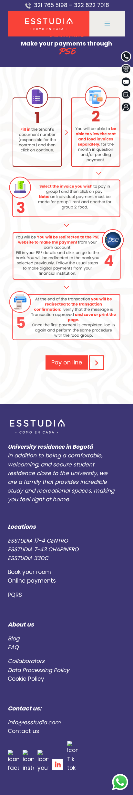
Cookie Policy (26, 679)
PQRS (15, 595)
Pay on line (66, 362)
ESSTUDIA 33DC (28, 558)
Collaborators (26, 661)
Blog (13, 638)
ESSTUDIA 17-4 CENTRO (38, 541)
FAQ (13, 647)
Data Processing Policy (38, 670)
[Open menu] (107, 24)
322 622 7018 (91, 5)
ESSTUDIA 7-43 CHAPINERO (43, 549)
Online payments (32, 581)
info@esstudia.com (34, 722)
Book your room (29, 572)
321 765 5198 (50, 5)
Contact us (23, 731)
